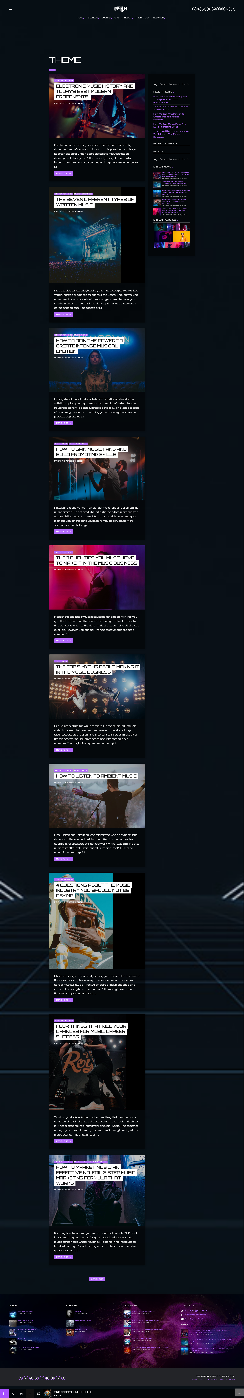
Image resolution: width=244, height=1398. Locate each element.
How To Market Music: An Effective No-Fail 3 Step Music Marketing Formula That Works (95, 1175)
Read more (63, 173)
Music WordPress (64, 80)
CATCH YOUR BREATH (28, 1348)
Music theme (80, 335)
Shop (117, 18)
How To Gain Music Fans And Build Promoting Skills (91, 452)
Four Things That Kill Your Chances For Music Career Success (91, 1031)
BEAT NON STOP (25, 1320)
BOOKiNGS (158, 18)
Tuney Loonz (82, 1330)
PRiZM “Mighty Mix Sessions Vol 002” (151, 1348)
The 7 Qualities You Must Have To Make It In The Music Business (96, 560)
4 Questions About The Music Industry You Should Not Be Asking (93, 890)
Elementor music (63, 194)
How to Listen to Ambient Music (96, 776)
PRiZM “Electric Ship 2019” (145, 1320)
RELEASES (92, 18)
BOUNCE (22, 1339)
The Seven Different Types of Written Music (95, 202)
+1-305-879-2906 (195, 1314)
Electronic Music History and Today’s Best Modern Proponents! (94, 91)
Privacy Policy (209, 1380)
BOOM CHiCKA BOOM (27, 1330)
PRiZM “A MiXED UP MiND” (144, 1311)
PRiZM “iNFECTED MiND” (143, 1339)
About (128, 18)
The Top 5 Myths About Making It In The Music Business (97, 669)
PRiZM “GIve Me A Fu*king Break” (148, 1330)
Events (106, 18)
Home (80, 18)
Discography (227, 1380)
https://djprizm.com (196, 1310)
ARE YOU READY (25, 1311)
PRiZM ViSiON (142, 18)
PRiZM (78, 1311)
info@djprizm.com (195, 1318)
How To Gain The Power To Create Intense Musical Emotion (89, 346)
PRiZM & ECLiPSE (83, 1320)
